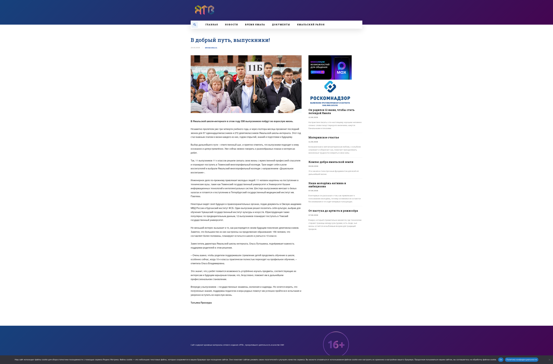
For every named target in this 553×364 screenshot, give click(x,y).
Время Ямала (211, 48)
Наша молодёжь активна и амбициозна (327, 184)
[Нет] (549, 359)
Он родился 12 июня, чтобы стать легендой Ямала (331, 111)
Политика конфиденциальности (521, 359)
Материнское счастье (323, 137)
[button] (195, 24)
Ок (501, 359)
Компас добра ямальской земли (330, 162)
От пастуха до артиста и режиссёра (333, 210)
